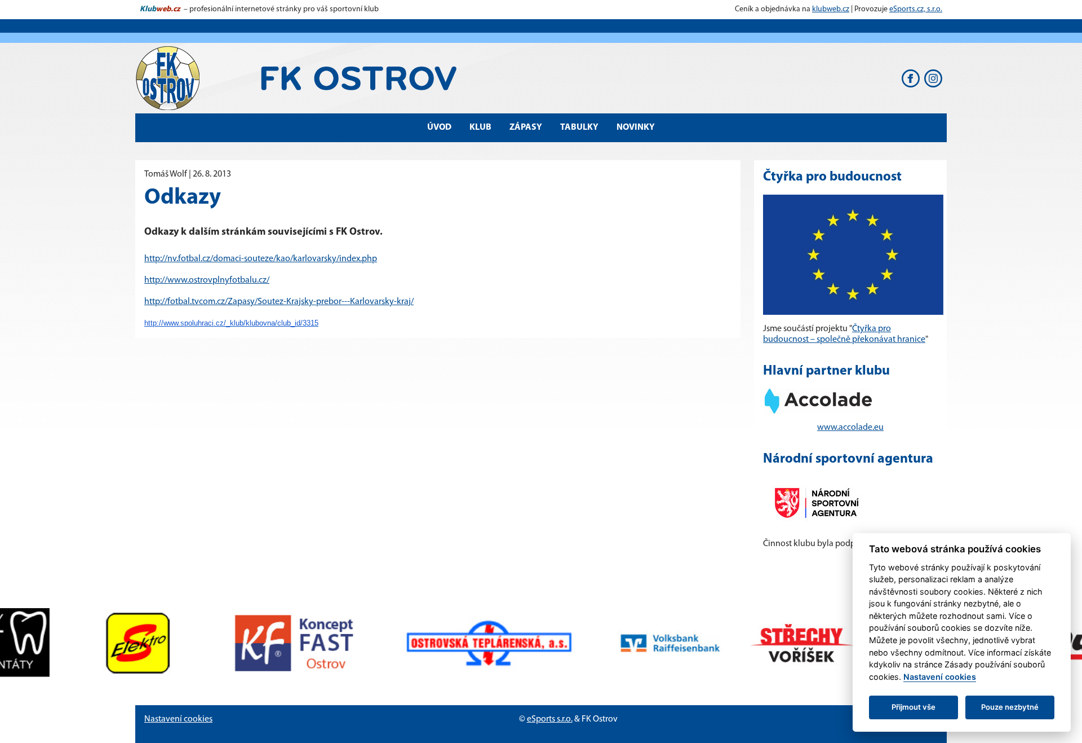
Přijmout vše (913, 706)
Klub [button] (480, 127)
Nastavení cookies (178, 719)
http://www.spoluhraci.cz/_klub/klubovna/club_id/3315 (231, 323)
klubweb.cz (830, 9)
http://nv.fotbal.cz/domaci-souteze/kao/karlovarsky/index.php (260, 258)
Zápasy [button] (525, 127)
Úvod (439, 127)
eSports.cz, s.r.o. (915, 9)
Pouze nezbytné (1010, 706)
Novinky (636, 127)
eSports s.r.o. (550, 719)
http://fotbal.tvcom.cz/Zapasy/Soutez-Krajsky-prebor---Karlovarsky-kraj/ (279, 301)
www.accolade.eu (850, 427)
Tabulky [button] (579, 127)
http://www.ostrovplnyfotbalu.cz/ (206, 280)
